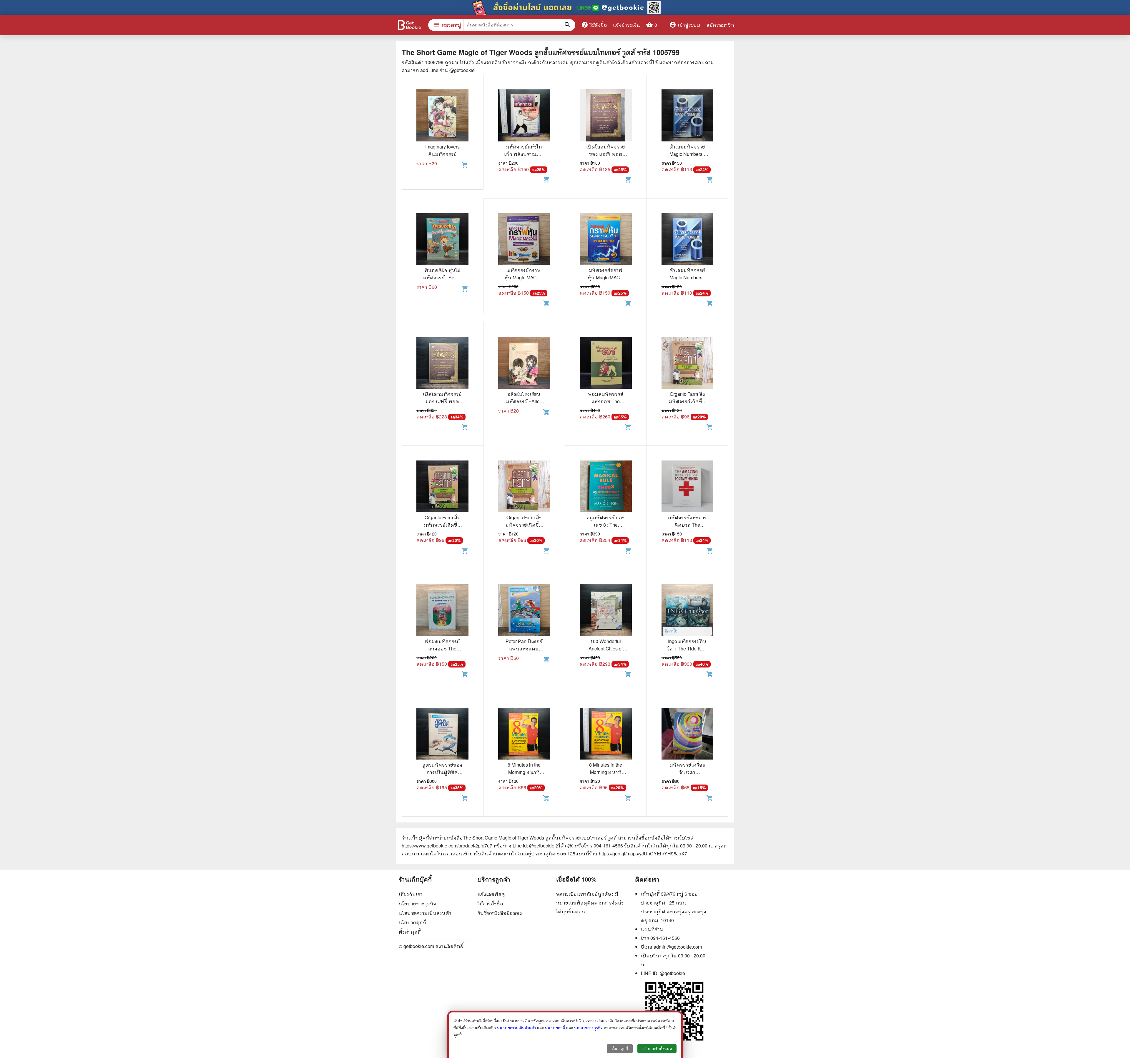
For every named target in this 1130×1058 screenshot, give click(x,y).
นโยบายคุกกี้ (412, 922)
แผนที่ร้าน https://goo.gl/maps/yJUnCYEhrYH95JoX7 (631, 853)
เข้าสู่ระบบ (684, 24)
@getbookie (672, 973)
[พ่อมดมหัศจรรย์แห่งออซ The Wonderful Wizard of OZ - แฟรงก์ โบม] (442, 611)
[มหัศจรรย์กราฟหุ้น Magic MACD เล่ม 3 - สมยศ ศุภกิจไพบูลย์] (606, 240)
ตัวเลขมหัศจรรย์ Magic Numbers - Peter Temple (687, 154)
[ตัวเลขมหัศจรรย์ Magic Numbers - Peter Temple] (688, 116)
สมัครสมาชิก (720, 24)
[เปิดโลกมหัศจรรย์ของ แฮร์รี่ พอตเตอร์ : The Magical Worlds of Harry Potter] (606, 116)
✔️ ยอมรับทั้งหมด (657, 1049)
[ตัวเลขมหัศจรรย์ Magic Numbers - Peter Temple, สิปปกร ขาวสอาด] (688, 240)
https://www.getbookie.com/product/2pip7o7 (447, 845)
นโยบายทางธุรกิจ (417, 903)
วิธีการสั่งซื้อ (490, 903)
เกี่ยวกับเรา (411, 894)
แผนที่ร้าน (652, 929)
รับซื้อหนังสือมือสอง (500, 913)
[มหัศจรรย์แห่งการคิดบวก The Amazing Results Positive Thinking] (688, 487)
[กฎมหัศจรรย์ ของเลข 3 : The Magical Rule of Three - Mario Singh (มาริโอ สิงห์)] (606, 487)
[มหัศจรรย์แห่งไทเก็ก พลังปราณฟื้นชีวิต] (524, 116)
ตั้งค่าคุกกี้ (410, 931)
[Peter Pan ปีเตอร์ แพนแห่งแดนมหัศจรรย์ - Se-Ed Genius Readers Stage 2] (524, 611)
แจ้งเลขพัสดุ (491, 894)
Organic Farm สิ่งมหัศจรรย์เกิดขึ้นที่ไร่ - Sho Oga (687, 401)
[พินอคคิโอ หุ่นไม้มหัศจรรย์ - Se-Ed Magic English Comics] (442, 240)
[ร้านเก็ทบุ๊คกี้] (409, 25)
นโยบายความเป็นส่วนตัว (425, 913)
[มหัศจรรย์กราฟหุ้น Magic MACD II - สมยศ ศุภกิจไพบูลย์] (524, 240)
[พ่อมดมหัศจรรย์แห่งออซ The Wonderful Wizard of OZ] (606, 363)
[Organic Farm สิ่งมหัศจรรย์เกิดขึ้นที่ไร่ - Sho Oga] (688, 363)
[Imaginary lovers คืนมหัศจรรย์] (442, 116)
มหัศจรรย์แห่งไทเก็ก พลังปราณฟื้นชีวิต (524, 154)
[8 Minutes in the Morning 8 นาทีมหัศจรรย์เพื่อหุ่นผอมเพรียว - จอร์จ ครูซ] (524, 734)
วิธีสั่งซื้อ (594, 24)
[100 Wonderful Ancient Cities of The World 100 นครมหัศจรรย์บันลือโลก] (606, 611)
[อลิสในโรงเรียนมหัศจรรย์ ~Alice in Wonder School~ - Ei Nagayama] (524, 363)
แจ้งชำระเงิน (626, 24)
